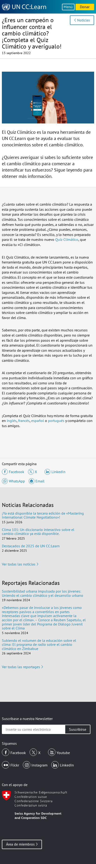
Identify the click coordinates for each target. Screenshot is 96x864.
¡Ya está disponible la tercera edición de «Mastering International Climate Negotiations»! (43, 515)
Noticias (83, 20)
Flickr (14, 765)
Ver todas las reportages (21, 666)
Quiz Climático (66, 239)
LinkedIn (67, 765)
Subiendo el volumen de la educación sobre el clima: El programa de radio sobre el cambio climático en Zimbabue (39, 644)
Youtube (63, 752)
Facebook (18, 752)
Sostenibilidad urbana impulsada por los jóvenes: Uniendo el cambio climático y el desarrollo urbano (42, 593)
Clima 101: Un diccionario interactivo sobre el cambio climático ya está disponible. (38, 531)
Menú (68, 6)
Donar (84, 6)
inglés (12, 420)
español (37, 420)
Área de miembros (20, 844)
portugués (56, 420)
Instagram (39, 765)
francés (24, 420)
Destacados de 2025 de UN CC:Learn (31, 546)
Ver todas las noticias (18, 564)
